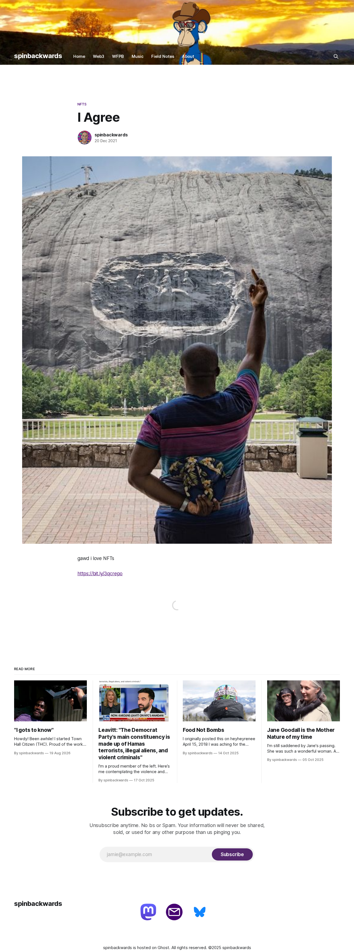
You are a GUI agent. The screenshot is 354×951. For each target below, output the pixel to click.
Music (138, 56)
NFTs (82, 104)
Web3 (98, 56)
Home (79, 56)
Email (175, 912)
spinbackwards (38, 56)
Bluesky (200, 912)
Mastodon (149, 912)
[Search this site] (336, 56)
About (188, 56)
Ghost (163, 947)
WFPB (118, 56)
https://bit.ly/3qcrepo (100, 573)
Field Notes (162, 56)
